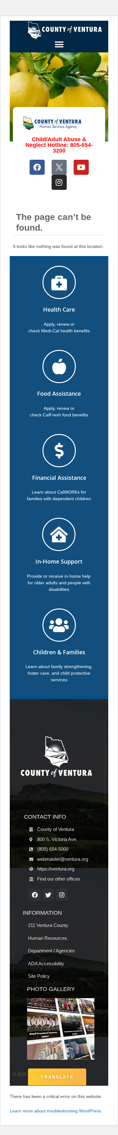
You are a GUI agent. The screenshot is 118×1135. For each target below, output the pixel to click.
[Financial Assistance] (59, 450)
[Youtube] (81, 167)
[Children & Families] (59, 625)
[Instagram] (59, 182)
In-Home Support (59, 561)
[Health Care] (59, 282)
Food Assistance (59, 393)
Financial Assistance (59, 477)
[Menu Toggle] (59, 44)
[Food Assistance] (59, 366)
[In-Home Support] (59, 534)
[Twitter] (48, 895)
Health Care (59, 309)
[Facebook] (37, 167)
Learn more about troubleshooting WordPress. (56, 1110)
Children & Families (59, 652)
